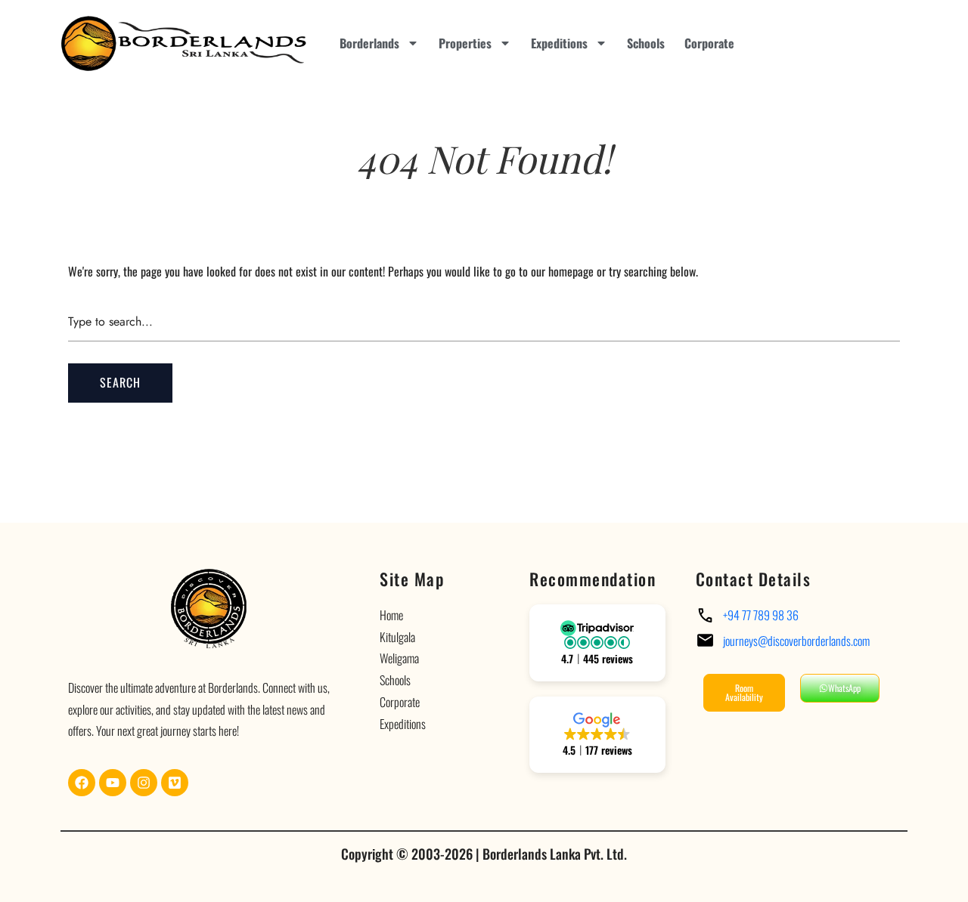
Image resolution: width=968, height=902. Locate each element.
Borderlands (369, 43)
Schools (646, 43)
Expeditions (559, 43)
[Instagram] (143, 782)
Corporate (709, 43)
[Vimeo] (174, 782)
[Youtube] (112, 782)
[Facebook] (81, 782)
